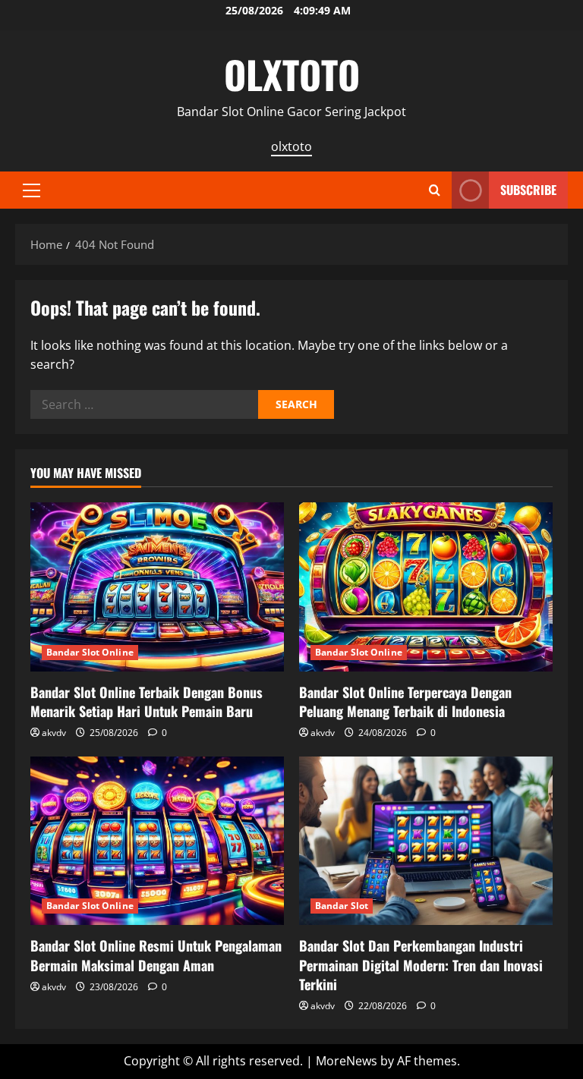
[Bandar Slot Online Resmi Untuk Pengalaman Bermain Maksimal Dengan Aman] (157, 841)
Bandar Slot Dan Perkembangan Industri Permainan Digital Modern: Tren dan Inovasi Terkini (421, 964)
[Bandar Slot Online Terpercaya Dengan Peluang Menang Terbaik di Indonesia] (426, 587)
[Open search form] (434, 190)
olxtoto (291, 146)
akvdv (54, 732)
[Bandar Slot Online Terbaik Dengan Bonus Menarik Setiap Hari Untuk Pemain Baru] (157, 587)
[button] (31, 190)
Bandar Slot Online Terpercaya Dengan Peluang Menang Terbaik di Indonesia (405, 701)
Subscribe (528, 190)
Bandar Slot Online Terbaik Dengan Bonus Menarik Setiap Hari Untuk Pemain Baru (146, 701)
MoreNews (346, 1060)
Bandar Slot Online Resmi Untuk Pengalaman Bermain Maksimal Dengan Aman (156, 955)
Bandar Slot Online (90, 652)
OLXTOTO (292, 74)
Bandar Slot (341, 905)
